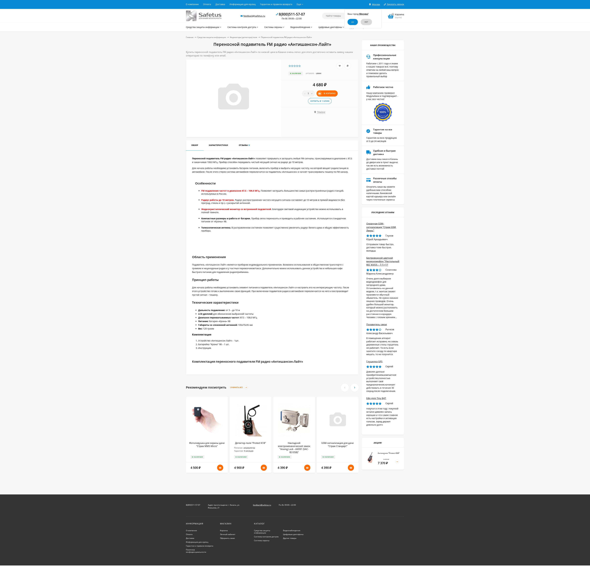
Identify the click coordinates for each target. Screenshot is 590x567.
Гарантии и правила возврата (276, 4)
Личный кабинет (227, 534)
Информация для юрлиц (243, 4)
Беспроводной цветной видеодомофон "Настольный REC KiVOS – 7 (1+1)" (382, 261)
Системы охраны (261, 540)
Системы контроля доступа (266, 536)
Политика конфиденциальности (196, 550)
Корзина (224, 530)
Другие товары (289, 538)
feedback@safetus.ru (254, 15)
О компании (192, 4)
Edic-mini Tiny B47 (376, 398)
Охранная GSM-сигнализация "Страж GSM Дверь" (381, 227)
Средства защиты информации (211, 37)
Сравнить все (236, 387)
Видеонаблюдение (291, 530)
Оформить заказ (227, 538)
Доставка (220, 4)
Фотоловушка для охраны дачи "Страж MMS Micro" (207, 444)
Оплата (207, 4)
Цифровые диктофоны (293, 534)
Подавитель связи (376, 324)
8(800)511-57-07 (292, 14)
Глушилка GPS (374, 361)
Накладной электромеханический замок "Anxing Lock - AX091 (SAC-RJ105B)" (294, 447)
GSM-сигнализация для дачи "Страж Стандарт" (337, 444)
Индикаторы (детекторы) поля (243, 37)
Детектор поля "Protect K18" (250, 442)
